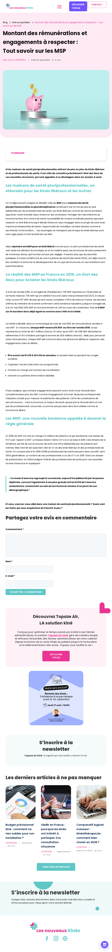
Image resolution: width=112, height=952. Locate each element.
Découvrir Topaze (78, 6)
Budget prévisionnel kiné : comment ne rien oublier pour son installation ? (20, 831)
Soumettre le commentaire (26, 592)
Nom (9, 561)
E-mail (10, 576)
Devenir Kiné (27, 843)
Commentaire (15, 529)
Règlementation (63, 851)
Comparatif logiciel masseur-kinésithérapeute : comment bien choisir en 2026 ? (90, 833)
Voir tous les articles (56, 866)
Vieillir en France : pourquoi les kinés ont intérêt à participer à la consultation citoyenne (53, 835)
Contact (96, 4)
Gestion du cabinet (84, 850)
